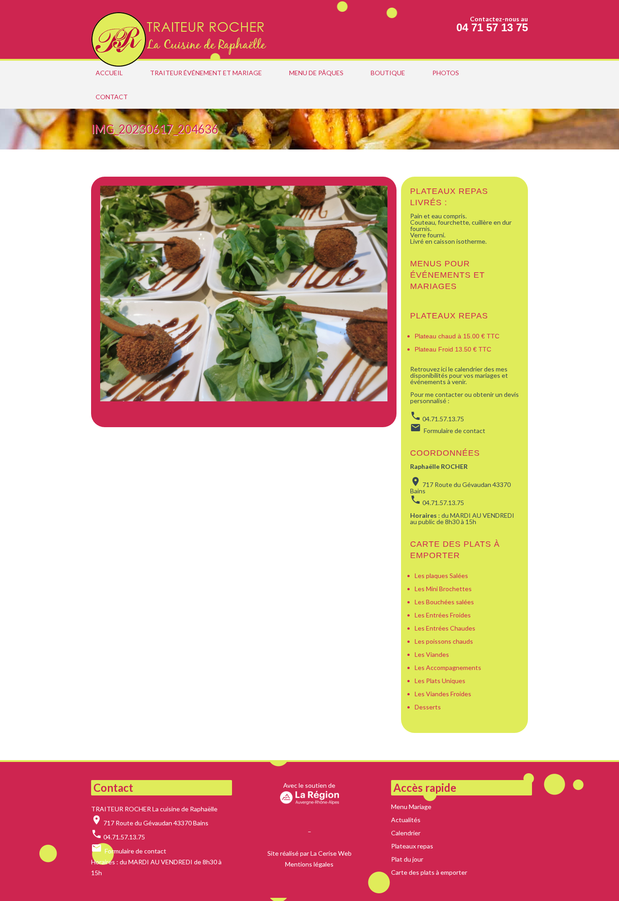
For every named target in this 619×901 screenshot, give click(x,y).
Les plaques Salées (441, 575)
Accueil (109, 73)
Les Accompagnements (449, 667)
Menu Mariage (411, 806)
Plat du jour (407, 859)
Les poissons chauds (444, 641)
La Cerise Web (331, 853)
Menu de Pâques (316, 73)
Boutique (388, 73)
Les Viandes (432, 654)
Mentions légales (309, 864)
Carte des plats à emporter (429, 872)
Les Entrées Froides (443, 615)
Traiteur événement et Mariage (206, 73)
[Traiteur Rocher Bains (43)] (181, 29)
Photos (445, 73)
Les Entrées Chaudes (445, 628)
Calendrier (406, 833)
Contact (112, 97)
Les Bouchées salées (444, 602)
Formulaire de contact (135, 851)
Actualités (406, 820)
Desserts (428, 707)
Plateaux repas (449, 315)
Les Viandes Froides (443, 694)
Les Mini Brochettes (443, 589)
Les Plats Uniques (440, 680)
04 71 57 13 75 (492, 27)
